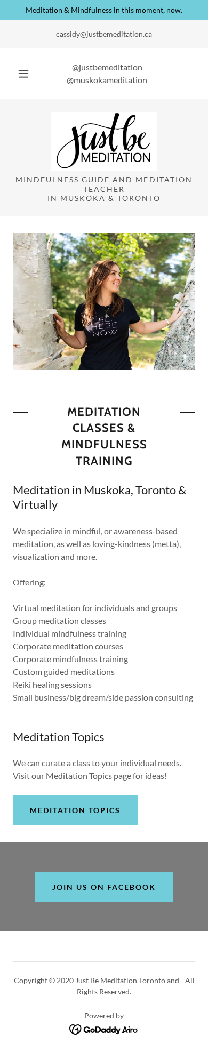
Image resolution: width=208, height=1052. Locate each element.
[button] (23, 73)
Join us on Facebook (104, 887)
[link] (104, 141)
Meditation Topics (75, 810)
